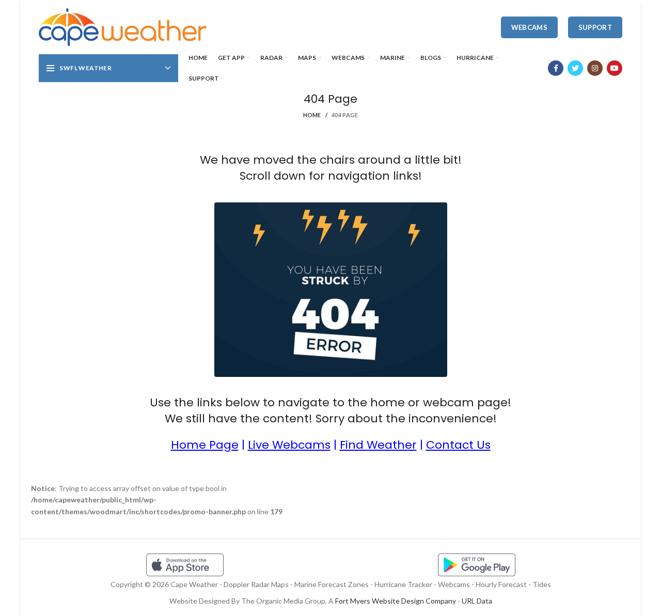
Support (595, 27)
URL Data (477, 600)
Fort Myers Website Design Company (395, 600)
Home (312, 115)
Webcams (529, 27)
